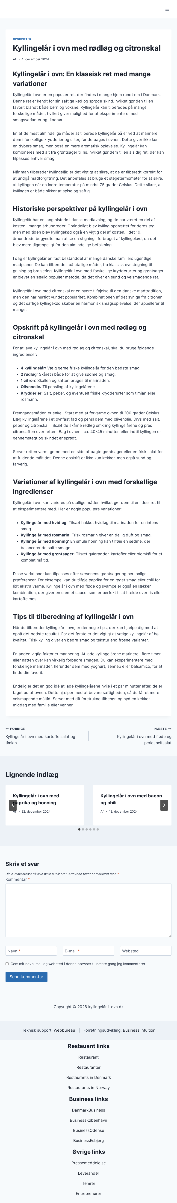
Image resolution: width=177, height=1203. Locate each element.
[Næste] (164, 805)
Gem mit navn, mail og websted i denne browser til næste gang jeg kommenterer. (78, 964)
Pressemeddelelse (88, 1163)
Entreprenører (88, 1193)
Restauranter (88, 1067)
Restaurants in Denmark (88, 1077)
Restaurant (88, 1057)
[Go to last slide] (13, 805)
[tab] (79, 829)
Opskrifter (22, 39)
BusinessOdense (88, 1130)
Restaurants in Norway (89, 1087)
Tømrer (88, 1183)
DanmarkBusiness (88, 1110)
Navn (14, 951)
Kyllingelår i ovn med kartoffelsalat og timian (40, 736)
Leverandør (88, 1173)
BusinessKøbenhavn (88, 1120)
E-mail (72, 951)
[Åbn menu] (167, 9)
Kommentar (18, 879)
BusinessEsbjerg (88, 1140)
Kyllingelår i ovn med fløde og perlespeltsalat (144, 736)
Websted (130, 951)
